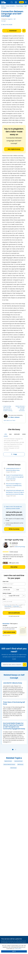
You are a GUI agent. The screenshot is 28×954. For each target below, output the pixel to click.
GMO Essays (20, 764)
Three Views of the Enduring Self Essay (14, 703)
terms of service (8, 606)
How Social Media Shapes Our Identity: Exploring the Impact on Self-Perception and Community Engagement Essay (14, 726)
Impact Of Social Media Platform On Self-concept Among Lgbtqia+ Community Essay (15, 477)
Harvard (17, 434)
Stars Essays (13, 767)
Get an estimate (14, 613)
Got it (14, 951)
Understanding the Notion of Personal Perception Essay (13, 469)
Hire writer (14, 567)
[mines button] (4, 595)
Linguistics (10, 19)
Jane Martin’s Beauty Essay (12, 683)
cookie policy (17, 948)
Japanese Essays (18, 761)
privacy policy (16, 606)
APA (5, 434)
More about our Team (9, 420)
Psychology (19, 6)
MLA (10, 434)
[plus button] (23, 595)
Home (2, 6)
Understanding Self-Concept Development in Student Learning (7, 408)
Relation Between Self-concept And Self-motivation (20, 408)
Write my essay (14, 529)
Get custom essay (9, 632)
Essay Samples (10, 6)
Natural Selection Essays (9, 764)
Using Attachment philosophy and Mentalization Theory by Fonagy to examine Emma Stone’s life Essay (15, 492)
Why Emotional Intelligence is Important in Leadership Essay (14, 484)
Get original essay (14, 149)
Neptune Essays (8, 761)
